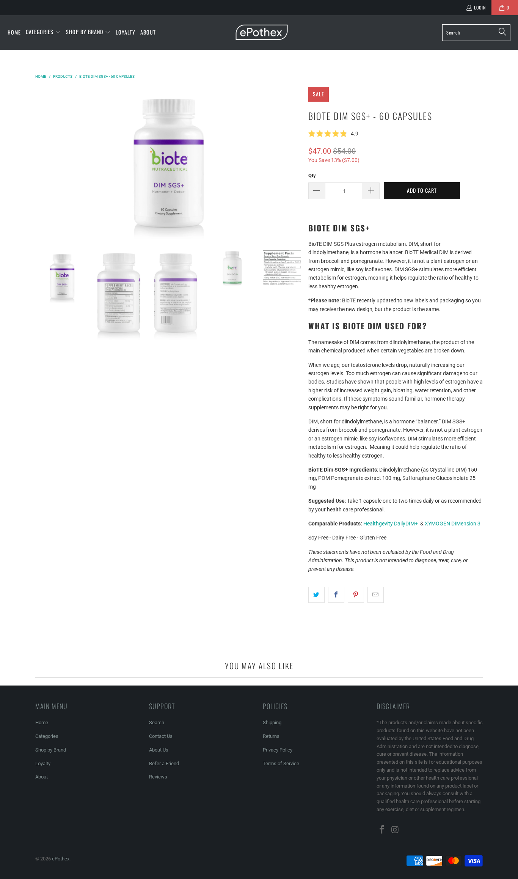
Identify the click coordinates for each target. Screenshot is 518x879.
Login (480, 7)
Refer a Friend (164, 763)
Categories (46, 736)
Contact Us (161, 736)
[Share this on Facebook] (336, 595)
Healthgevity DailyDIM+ (390, 523)
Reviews (158, 777)
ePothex (60, 859)
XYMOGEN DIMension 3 (452, 523)
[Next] (295, 163)
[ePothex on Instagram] (395, 830)
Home (41, 722)
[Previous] (41, 163)
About (41, 777)
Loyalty (42, 763)
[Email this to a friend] (375, 595)
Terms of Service (281, 763)
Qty (312, 175)
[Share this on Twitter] (316, 595)
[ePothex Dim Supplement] (418, 523)
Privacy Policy (277, 750)
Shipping (272, 722)
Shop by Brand (50, 750)
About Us (158, 750)
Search (156, 722)
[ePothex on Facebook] (382, 830)
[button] (43, 32)
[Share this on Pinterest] (356, 595)
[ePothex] (261, 32)
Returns (271, 736)
